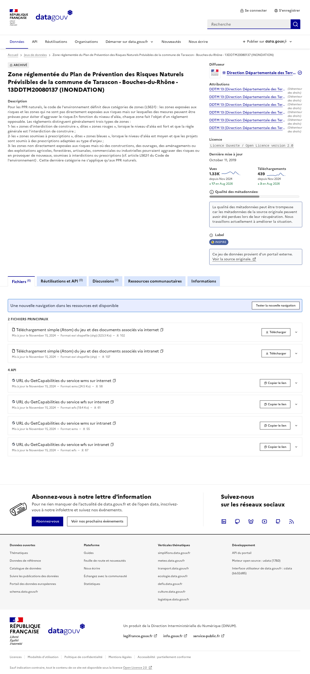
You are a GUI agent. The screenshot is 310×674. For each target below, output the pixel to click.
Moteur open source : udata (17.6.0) (256, 561)
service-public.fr (206, 636)
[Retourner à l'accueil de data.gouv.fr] (54, 17)
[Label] (211, 235)
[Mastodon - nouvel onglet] (237, 521)
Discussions (105, 281)
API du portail (241, 553)
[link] (253, 10)
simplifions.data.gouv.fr (174, 553)
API (34, 41)
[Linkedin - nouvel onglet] (224, 521)
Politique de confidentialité (83, 657)
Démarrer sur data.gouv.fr (127, 41)
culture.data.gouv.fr (172, 592)
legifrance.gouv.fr (138, 636)
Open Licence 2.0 (135, 668)
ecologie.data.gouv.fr (173, 576)
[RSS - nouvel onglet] (291, 521)
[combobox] (253, 24)
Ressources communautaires (155, 281)
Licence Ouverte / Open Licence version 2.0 (251, 145)
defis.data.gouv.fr (170, 584)
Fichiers (21, 281)
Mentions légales (120, 657)
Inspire (220, 242)
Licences (16, 657)
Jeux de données (35, 55)
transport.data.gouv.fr (173, 568)
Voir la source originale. (231, 259)
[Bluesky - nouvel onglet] (251, 521)
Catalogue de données (25, 568)
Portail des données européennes (33, 584)
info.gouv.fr (173, 636)
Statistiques (92, 584)
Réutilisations (56, 41)
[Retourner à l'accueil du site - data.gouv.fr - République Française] (66, 631)
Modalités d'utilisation (43, 657)
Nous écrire (198, 41)
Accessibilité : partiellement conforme (164, 657)
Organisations (86, 41)
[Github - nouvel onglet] (278, 521)
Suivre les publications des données (34, 576)
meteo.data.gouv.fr (171, 561)
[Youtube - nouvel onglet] (264, 521)
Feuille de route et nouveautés (105, 561)
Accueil (13, 55)
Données (17, 41)
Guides (88, 553)
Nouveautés (171, 41)
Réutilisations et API (62, 281)
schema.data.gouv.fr (24, 592)
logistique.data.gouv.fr (173, 599)
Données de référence (25, 561)
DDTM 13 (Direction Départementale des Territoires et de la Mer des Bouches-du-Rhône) (247, 89)
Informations (203, 281)
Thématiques (19, 553)
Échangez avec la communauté (105, 576)
